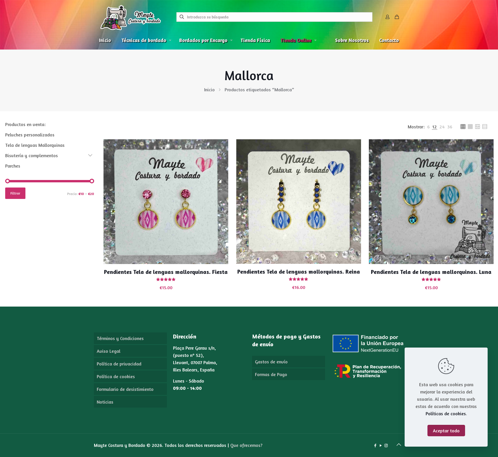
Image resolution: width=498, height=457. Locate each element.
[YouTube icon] (381, 445)
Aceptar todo (446, 430)
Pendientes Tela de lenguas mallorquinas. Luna (431, 271)
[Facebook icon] (375, 445)
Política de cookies (116, 376)
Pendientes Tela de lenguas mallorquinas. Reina (298, 271)
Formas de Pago (271, 374)
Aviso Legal (108, 351)
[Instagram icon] (386, 445)
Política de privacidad (119, 363)
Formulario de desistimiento (125, 389)
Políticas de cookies (446, 413)
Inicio (209, 89)
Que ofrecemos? (246, 445)
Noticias (105, 402)
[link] (428, 126)
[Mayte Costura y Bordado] (130, 17)
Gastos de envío (271, 361)
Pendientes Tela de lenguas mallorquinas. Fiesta (166, 271)
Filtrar (15, 193)
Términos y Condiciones (120, 338)
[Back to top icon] (398, 444)
